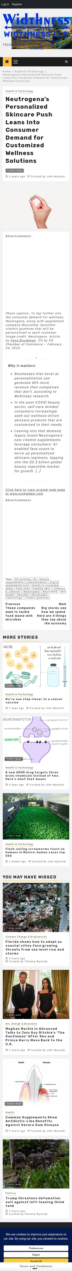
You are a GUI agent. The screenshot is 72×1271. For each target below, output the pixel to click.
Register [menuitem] (17, 4)
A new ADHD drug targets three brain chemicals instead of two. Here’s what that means (32, 776)
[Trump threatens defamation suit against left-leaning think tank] (36, 1163)
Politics (11, 1193)
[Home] (7, 62)
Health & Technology (19, 91)
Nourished (50, 591)
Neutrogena (32, 591)
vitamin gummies (37, 597)
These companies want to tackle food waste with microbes (20, 611)
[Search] (66, 61)
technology (14, 597)
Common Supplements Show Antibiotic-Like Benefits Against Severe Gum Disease (32, 1121)
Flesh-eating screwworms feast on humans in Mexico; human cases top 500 (35, 852)
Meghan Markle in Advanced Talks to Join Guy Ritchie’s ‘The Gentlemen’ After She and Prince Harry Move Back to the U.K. (35, 1036)
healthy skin (41, 588)
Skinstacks (39, 594)
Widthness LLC (36, 34)
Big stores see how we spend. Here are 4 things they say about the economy (51, 613)
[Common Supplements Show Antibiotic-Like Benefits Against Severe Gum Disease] (36, 1083)
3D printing (23, 579)
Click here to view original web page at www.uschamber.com (35, 491)
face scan (23, 588)
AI (35, 579)
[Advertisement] (36, 274)
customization (37, 582)
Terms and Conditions (36, 1266)
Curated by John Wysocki (48, 176)
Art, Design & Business (21, 1024)
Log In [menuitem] (5, 4)
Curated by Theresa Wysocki (28, 961)
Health (10, 1112)
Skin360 (22, 594)
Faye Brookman (23, 340)
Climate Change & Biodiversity (26, 937)
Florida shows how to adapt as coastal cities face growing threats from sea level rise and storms (35, 947)
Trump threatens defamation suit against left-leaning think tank (35, 1202)
